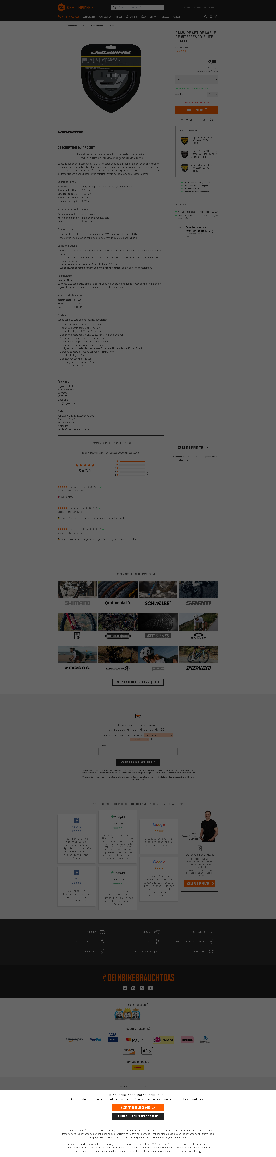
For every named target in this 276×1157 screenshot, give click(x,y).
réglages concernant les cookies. (175, 1099)
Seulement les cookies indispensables (138, 1116)
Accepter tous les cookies (135, 1108)
